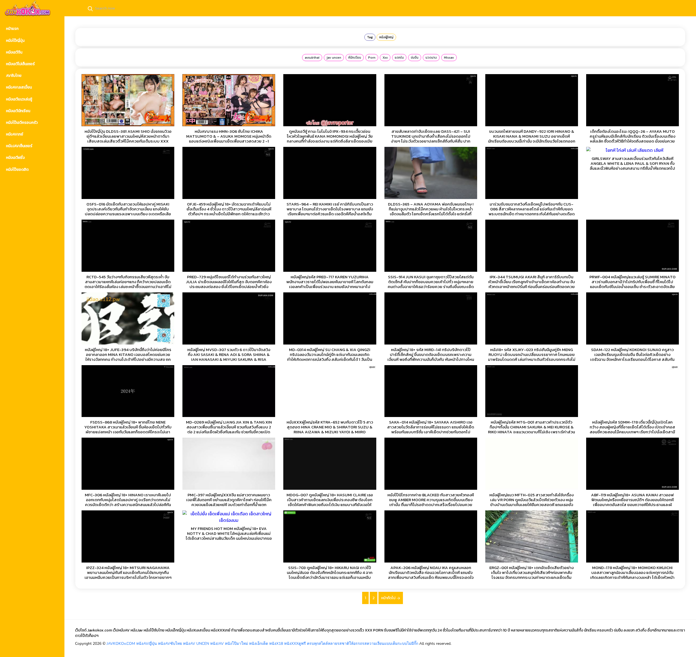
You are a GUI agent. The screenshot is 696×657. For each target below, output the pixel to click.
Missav (449, 57)
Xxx (385, 57)
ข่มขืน (414, 57)
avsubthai (312, 57)
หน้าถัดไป (388, 598)
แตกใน (399, 57)
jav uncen (334, 57)
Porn (371, 57)
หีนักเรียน (354, 57)
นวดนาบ (431, 57)
